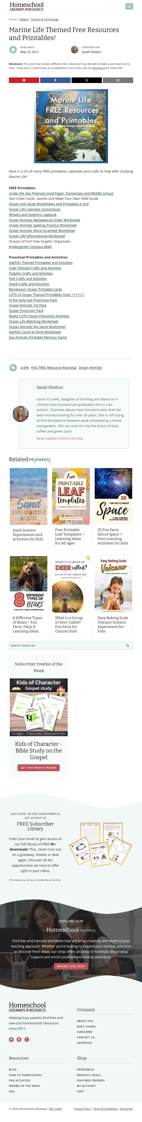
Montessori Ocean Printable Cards (35, 289)
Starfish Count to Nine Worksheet (35, 332)
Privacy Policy (82, 1109)
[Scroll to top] (129, 1111)
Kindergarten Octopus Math (30, 246)
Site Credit (55, 1109)
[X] (87, 80)
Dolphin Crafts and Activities (31, 273)
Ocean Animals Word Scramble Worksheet (42, 230)
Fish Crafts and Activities (28, 278)
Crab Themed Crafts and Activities (35, 268)
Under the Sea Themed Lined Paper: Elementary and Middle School (61, 193)
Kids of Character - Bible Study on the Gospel (38, 751)
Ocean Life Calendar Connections (34, 209)
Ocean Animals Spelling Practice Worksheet (43, 225)
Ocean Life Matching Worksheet (33, 321)
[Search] (127, 645)
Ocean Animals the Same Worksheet (37, 326)
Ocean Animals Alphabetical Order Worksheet (44, 220)
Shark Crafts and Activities (29, 284)
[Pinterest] (24, 80)
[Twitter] (26, 1039)
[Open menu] (129, 6)
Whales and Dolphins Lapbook (32, 214)
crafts (24, 367)
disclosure (98, 68)
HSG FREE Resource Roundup (54, 367)
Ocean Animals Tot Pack (27, 305)
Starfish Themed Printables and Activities (41, 262)
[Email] (118, 80)
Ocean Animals (90, 367)
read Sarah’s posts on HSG (60, 439)
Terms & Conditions (105, 1109)
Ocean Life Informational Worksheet (37, 236)
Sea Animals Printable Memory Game (38, 337)
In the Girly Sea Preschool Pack (33, 300)
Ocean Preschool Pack (26, 310)
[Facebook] (55, 80)
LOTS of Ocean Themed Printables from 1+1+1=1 (46, 294)
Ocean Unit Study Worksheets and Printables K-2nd (49, 204)
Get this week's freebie (39, 767)
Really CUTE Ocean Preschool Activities (39, 316)
